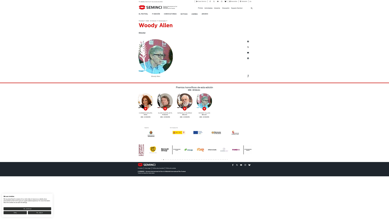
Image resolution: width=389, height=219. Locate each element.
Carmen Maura (145, 113)
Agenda (195, 14)
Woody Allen (204, 113)
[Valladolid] (240, 1)
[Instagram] (221, 1)
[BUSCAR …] (251, 8)
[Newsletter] (230, 1)
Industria (217, 8)
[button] (200, 8)
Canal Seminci (202, 1)
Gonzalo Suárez (184, 113)
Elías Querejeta (165, 113)
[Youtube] (217, 1)
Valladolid (244, 1)
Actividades (209, 8)
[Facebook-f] (210, 1)
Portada (141, 21)
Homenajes (162, 21)
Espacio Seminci (236, 8)
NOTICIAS (184, 14)
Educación (225, 8)
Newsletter (234, 1)
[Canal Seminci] (197, 1)
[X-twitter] (214, 1)
